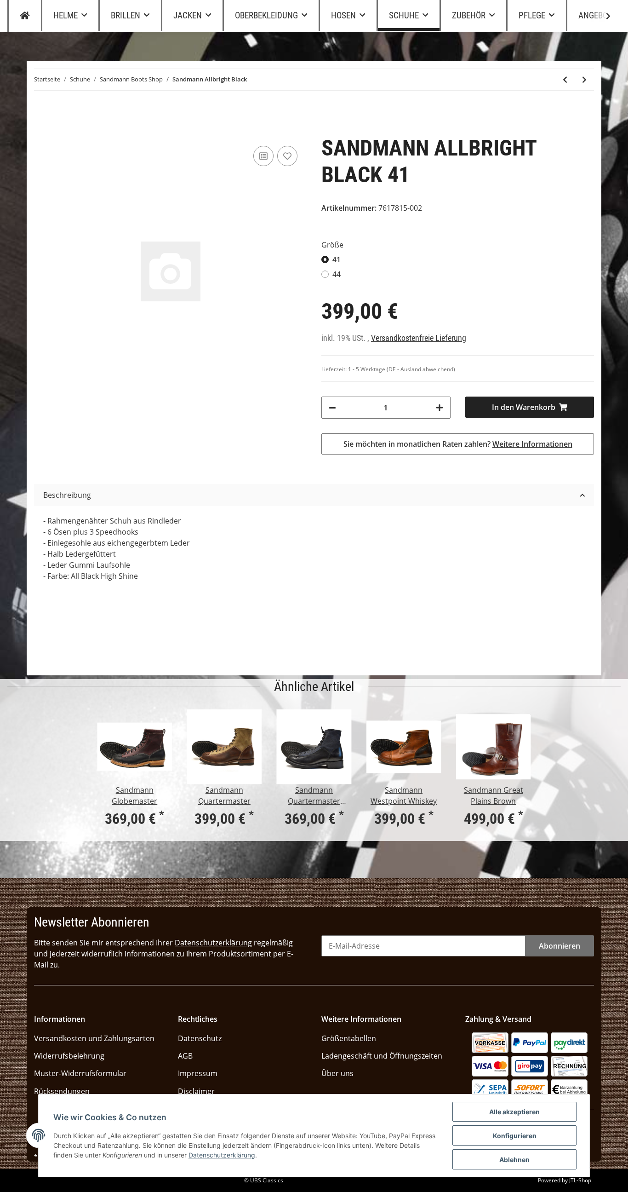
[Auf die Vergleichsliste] (263, 156)
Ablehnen (514, 1159)
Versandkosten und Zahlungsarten (94, 1038)
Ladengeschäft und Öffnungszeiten (381, 1056)
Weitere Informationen (532, 444)
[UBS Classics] (25, 15)
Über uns (337, 1073)
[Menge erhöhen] (439, 407)
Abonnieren (559, 946)
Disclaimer (196, 1091)
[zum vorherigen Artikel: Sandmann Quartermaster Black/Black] (565, 79)
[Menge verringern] (332, 407)
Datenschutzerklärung (213, 943)
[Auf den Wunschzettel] (287, 156)
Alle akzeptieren (514, 1112)
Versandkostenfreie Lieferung (418, 338)
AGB (185, 1056)
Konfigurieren (515, 1136)
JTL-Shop (580, 1180)
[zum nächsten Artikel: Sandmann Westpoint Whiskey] (584, 79)
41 (336, 259)
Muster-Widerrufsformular (80, 1073)
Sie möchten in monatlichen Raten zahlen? (457, 444)
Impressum (197, 1073)
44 (336, 274)
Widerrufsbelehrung (69, 1056)
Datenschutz (200, 1038)
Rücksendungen (62, 1091)
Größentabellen (348, 1038)
